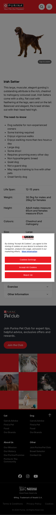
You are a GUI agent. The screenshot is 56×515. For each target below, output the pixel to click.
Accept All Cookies (28, 267)
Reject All (28, 275)
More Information (29, 251)
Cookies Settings (28, 260)
